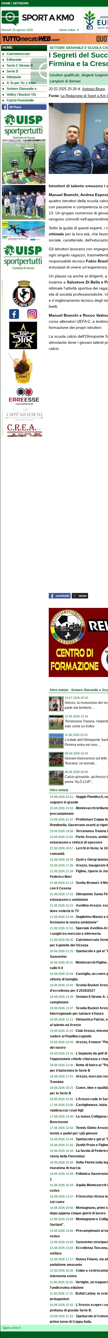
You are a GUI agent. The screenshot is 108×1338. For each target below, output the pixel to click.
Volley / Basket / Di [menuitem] (21, 95)
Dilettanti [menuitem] (14, 77)
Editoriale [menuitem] (14, 60)
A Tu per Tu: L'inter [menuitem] (21, 83)
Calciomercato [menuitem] (18, 54)
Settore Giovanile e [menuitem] (22, 89)
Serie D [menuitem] (12, 71)
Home (7, 48)
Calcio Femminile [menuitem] (20, 100)
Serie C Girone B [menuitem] (20, 65)
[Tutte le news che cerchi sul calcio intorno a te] (37, 18)
